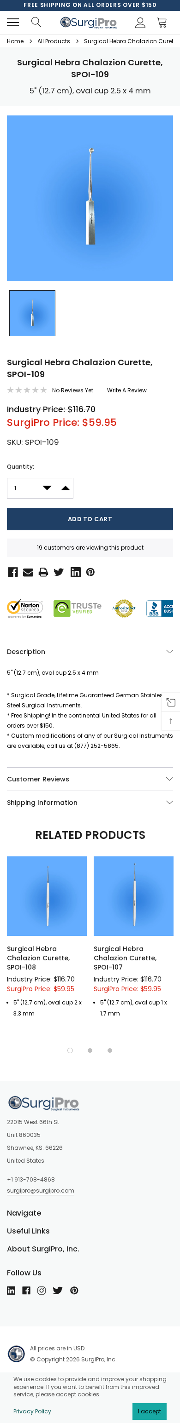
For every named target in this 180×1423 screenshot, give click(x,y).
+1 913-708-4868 (31, 1179)
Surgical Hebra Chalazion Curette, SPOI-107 (125, 958)
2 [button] (90, 1050)
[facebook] (26, 1290)
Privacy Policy (32, 1411)
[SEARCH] (36, 22)
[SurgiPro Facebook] (11, 571)
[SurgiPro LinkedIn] (74, 571)
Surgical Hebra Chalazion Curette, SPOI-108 (38, 958)
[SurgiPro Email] (26, 571)
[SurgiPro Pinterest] (89, 571)
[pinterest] (74, 1290)
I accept (149, 1411)
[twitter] (58, 1290)
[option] (90, 5)
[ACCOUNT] (139, 22)
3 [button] (110, 1050)
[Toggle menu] (13, 22)
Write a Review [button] (127, 390)
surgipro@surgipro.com (40, 1190)
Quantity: (20, 467)
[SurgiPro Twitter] (58, 571)
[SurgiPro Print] (41, 571)
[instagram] (41, 1290)
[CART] (164, 22)
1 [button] (70, 1050)
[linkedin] (11, 1290)
